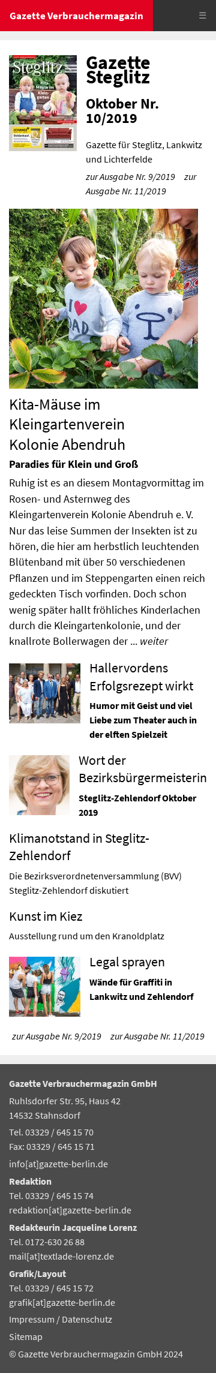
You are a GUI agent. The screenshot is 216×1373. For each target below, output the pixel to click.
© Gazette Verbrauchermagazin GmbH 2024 (96, 1354)
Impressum (32, 1319)
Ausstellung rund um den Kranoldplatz (86, 936)
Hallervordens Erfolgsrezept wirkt (141, 676)
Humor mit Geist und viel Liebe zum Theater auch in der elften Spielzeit (143, 719)
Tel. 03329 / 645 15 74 (51, 1195)
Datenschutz (87, 1319)
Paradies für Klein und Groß (73, 464)
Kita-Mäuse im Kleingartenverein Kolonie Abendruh (67, 424)
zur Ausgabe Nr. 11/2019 (157, 1036)
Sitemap (26, 1336)
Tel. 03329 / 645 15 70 (51, 1132)
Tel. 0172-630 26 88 (47, 1242)
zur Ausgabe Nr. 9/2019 (130, 176)
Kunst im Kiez (45, 916)
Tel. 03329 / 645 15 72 (51, 1288)
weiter (154, 641)
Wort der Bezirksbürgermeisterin (143, 769)
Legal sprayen (127, 961)
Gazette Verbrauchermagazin (76, 15)
